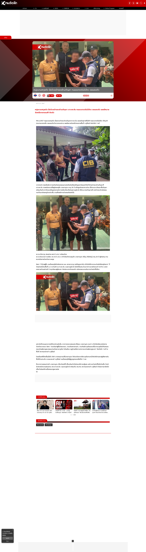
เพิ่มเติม (4, 535)
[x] (133, 3)
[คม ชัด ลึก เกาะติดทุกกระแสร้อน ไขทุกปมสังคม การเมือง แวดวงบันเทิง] (73, 3)
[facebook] (129, 3)
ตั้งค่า (7, 541)
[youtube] (137, 3)
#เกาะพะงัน (40, 425)
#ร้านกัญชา (48, 425)
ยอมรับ (7, 538)
